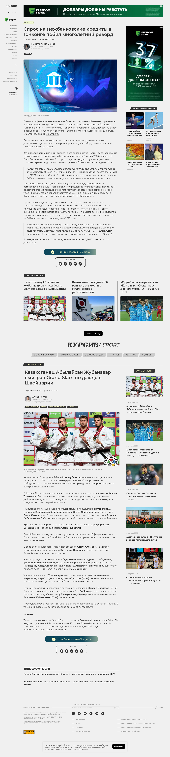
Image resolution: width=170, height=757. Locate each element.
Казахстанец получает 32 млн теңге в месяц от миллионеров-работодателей (90, 287)
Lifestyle (13, 41)
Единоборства (44, 354)
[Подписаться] (117, 707)
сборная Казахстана (57, 407)
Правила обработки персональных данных (138, 723)
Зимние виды (70, 354)
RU (9, 12)
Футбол (147, 354)
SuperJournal (11, 44)
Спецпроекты (11, 78)
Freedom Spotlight (10, 81)
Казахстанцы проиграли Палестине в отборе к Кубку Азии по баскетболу (143, 580)
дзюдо (43, 407)
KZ (16, 12)
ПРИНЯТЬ (118, 746)
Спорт (14, 53)
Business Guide (11, 38)
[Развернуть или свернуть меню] (16, 66)
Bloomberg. (52, 134)
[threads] (96, 713)
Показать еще (93, 334)
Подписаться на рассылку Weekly (87, 704)
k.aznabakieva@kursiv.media (42, 49)
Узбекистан (12, 95)
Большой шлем (32, 407)
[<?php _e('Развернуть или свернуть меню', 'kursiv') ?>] (16, 88)
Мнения (14, 56)
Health (14, 47)
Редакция (13, 72)
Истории (13, 29)
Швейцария (72, 407)
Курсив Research (10, 35)
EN (12, 12)
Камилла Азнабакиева (43, 44)
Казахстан (13, 92)
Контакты (79, 727)
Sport (110, 345)
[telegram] (79, 713)
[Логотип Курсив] (11, 6)
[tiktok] (90, 713)
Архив (14, 59)
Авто (15, 32)
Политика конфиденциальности (133, 719)
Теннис (131, 354)
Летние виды (94, 354)
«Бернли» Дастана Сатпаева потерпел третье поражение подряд (141, 496)
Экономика (12, 50)
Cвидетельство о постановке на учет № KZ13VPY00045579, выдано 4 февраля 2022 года (43, 717)
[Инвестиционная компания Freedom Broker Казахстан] (10, 20)
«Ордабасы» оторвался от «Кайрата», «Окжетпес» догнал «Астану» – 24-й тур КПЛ (139, 287)
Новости (13, 26)
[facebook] (102, 713)
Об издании (80, 719)
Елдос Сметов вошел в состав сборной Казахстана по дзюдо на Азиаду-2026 (69, 674)
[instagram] (73, 713)
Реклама (13, 75)
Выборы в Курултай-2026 (130, 731)
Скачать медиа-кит (83, 731)
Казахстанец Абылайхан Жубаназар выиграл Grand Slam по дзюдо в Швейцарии (45, 285)
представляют (45, 629)
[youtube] (85, 713)
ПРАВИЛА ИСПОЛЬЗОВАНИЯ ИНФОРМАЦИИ (136, 727)
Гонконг (28, 54)
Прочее (114, 354)
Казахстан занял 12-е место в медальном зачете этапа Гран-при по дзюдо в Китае (69, 683)
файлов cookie (81, 749)
